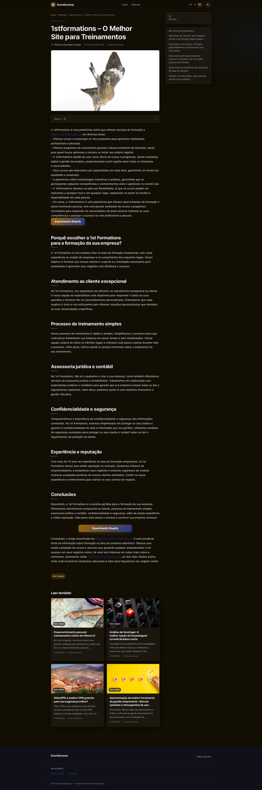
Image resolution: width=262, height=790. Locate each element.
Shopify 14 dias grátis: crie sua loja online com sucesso (187, 78)
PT (200, 4)
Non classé (58, 21)
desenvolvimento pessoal (66, 134)
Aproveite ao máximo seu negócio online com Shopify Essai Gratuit (187, 37)
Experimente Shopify (68, 221)
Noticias (136, 4)
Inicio (125, 4)
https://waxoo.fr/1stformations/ (114, 538)
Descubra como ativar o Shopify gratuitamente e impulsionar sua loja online (186, 47)
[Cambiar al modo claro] (207, 4)
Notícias (73, 773)
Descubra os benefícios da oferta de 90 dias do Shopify (188, 69)
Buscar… (173, 19)
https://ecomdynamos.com (104, 556)
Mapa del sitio (204, 756)
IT (195, 4)
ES (190, 4)
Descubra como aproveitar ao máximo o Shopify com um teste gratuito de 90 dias (186, 59)
